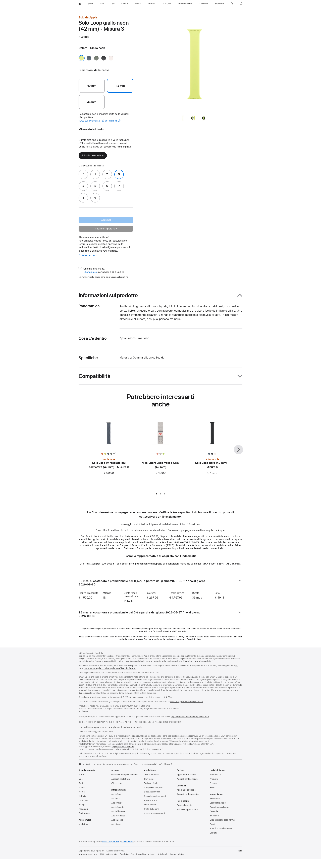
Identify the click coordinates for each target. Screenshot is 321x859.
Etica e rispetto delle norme (222, 820)
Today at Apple (151, 783)
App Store (116, 824)
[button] (232, 3)
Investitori (214, 816)
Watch (89, 764)
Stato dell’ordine (151, 809)
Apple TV (115, 798)
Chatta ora (90, 272)
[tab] (183, 118)
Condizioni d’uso (127, 854)
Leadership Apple (218, 803)
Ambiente (214, 779)
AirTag (81, 805)
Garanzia (214, 811)
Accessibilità (215, 775)
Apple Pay (83, 824)
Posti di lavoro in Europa (221, 828)
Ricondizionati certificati (155, 796)
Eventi (212, 824)
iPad (81, 783)
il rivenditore (127, 842)
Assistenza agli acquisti (154, 813)
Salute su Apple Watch (187, 809)
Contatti (213, 833)
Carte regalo (84, 813)
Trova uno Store (151, 775)
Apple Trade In (150, 800)
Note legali (162, 854)
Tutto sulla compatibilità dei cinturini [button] (98, 120)
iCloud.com (116, 783)
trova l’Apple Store (110, 842)
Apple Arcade (117, 807)
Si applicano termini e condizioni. (198, 661)
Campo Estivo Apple (153, 787)
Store (81, 775)
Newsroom (215, 798)
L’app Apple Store (152, 792)
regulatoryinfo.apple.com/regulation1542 (190, 717)
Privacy (213, 783)
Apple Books (117, 820)
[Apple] (80, 763)
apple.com (83, 711)
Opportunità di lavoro (219, 807)
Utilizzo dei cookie (108, 854)
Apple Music (117, 803)
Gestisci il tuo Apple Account (124, 775)
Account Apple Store (120, 779)
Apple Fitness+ (118, 811)
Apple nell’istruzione (186, 790)
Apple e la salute (184, 805)
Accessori (83, 809)
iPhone (82, 787)
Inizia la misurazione (92, 155)
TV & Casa (83, 800)
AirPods (82, 796)
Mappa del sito (177, 854)
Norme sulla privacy (88, 854)
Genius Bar (149, 779)
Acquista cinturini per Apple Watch (113, 764)
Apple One (116, 794)
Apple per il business (186, 775)
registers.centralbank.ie (123, 747)
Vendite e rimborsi (146, 854)
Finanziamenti (150, 805)
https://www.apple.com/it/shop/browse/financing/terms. (110, 668)
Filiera (212, 787)
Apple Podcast (118, 816)
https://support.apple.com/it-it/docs (186, 701)
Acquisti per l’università (188, 794)
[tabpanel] (194, 64)
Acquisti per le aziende (187, 779)
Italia (240, 851)
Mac (81, 779)
